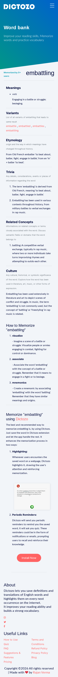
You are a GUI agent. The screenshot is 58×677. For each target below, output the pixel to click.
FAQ (6, 648)
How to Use (11, 639)
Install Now (29, 557)
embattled (24, 126)
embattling (12, 130)
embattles (38, 126)
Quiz (6, 644)
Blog (34, 657)
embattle (11, 126)
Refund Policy (39, 648)
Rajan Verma (41, 672)
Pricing (8, 661)
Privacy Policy (39, 652)
